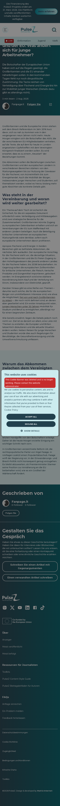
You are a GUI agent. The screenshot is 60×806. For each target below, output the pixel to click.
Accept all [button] (31, 416)
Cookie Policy (11, 409)
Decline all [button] (31, 424)
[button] (30, 430)
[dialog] (29, 403)
